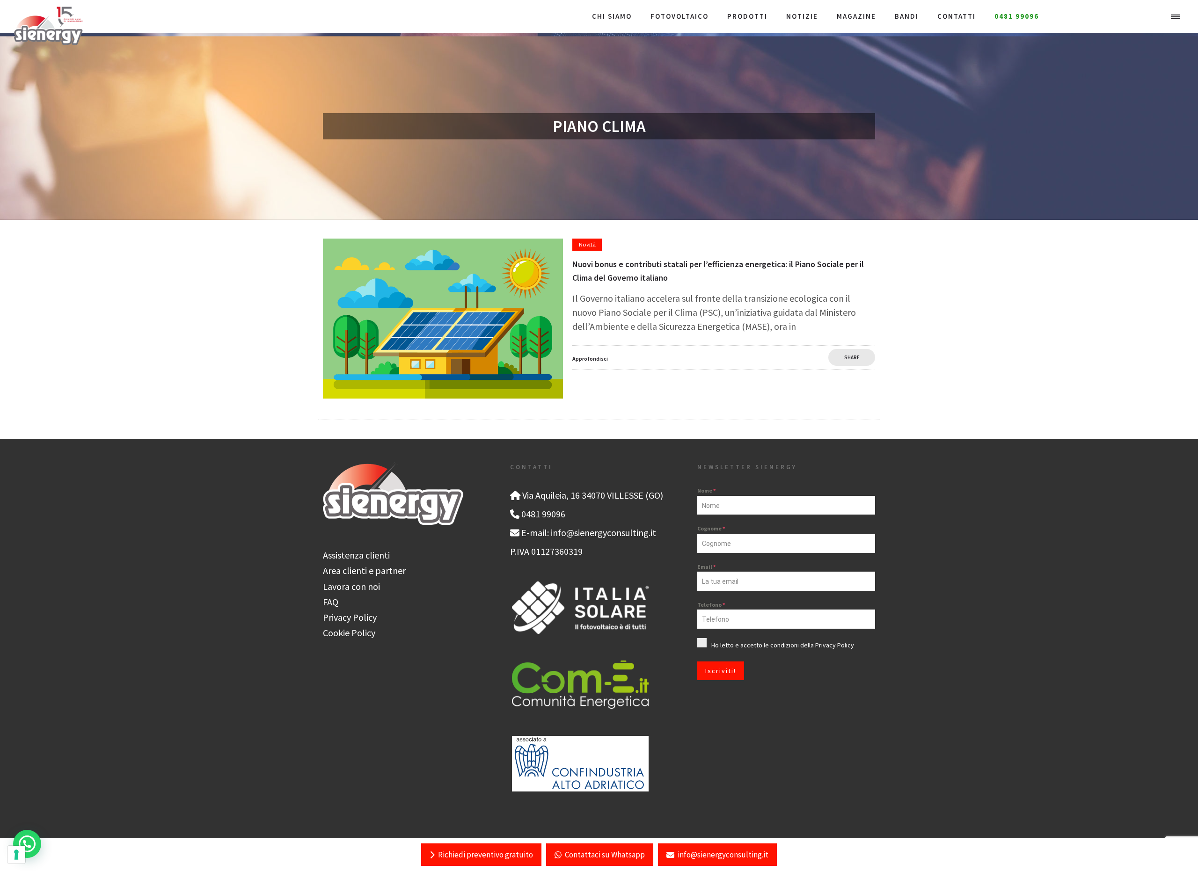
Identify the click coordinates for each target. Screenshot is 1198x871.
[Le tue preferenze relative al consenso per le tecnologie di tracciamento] (16, 855)
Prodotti (747, 16)
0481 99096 (1016, 16)
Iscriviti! (720, 671)
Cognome (711, 528)
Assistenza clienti (356, 555)
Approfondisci (590, 358)
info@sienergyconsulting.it (723, 854)
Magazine (856, 16)
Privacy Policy (350, 617)
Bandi (907, 16)
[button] (27, 844)
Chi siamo (612, 16)
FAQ (330, 602)
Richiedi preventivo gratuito (485, 854)
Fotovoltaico (679, 16)
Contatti (956, 16)
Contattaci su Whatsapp (605, 854)
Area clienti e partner (364, 570)
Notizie (802, 16)
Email (706, 566)
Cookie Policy (349, 633)
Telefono (711, 604)
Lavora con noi (351, 586)
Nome (706, 490)
